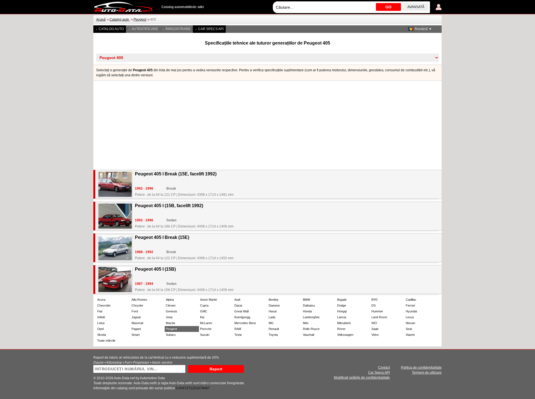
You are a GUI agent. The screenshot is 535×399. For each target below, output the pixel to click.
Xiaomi (410, 334)
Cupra (204, 305)
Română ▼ (423, 29)
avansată (415, 7)
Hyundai (411, 311)
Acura (101, 299)
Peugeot (139, 19)
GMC (203, 311)
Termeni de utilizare (427, 372)
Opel (100, 329)
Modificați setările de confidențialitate (362, 378)
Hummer (377, 311)
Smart (136, 334)
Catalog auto (120, 19)
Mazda (170, 323)
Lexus (410, 317)
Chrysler (137, 305)
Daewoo (274, 305)
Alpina (170, 299)
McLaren (206, 323)
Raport (216, 369)
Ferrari (410, 305)
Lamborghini (311, 317)
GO (388, 7)
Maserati (137, 323)
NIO (374, 323)
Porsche (205, 329)
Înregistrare (178, 29)
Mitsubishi (344, 323)
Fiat (99, 311)
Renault (274, 329)
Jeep (169, 317)
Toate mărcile (106, 340)
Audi (237, 299)
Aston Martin (208, 299)
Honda (307, 311)
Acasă (101, 19)
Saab (374, 329)
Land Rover (379, 317)
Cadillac (411, 299)
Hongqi (342, 311)
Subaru (171, 334)
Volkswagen (345, 334)
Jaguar (136, 317)
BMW (306, 299)
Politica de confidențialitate (421, 367)
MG (271, 323)
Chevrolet (103, 305)
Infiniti (101, 317)
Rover (341, 329)
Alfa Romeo (139, 299)
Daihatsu (309, 305)
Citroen (171, 305)
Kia (202, 317)
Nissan (410, 323)
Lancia (341, 317)
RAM (237, 329)
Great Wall (241, 311)
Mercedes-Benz (245, 323)
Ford (135, 311)
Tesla (238, 334)
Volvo (375, 334)
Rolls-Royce (311, 329)
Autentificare (145, 29)
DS (373, 305)
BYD (374, 299)
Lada (272, 317)
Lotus (101, 323)
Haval (272, 311)
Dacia (238, 305)
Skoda (101, 334)
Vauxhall (308, 334)
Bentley (274, 299)
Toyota (273, 334)
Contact (384, 367)
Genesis (171, 311)
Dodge (341, 305)
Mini (305, 323)
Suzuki (204, 334)
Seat (409, 329)
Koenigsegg (242, 317)
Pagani (136, 329)
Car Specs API (210, 29)
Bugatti (341, 299)
